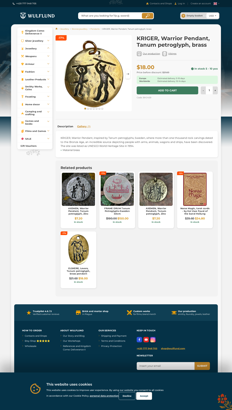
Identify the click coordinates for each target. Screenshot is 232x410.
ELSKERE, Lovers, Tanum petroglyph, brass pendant (78, 271)
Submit (202, 365)
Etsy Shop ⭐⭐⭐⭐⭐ (37, 340)
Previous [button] (59, 74)
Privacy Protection (111, 346)
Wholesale (30, 346)
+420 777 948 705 (26, 3)
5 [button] (96, 108)
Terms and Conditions (113, 340)
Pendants (95, 29)
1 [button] (85, 108)
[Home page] (57, 29)
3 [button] (90, 108)
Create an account (201, 3)
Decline (127, 396)
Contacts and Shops (161, 3)
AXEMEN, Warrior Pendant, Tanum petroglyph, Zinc (78, 211)
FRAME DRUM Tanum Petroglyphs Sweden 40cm (117, 211)
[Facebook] (139, 339)
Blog (82, 335)
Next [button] (127, 74)
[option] (94, 73)
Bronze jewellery (80, 29)
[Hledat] (147, 16)
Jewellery (64, 29)
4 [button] (93, 108)
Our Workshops (71, 340)
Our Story (68, 335)
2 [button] (87, 108)
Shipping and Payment (114, 335)
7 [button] (102, 108)
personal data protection (104, 395)
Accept (144, 396)
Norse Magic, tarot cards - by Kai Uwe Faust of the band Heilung (195, 211)
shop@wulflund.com (173, 348)
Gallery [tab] (84, 126)
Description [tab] (65, 126)
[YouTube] (146, 339)
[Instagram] (153, 339)
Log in (181, 3)
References (69, 346)
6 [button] (99, 108)
